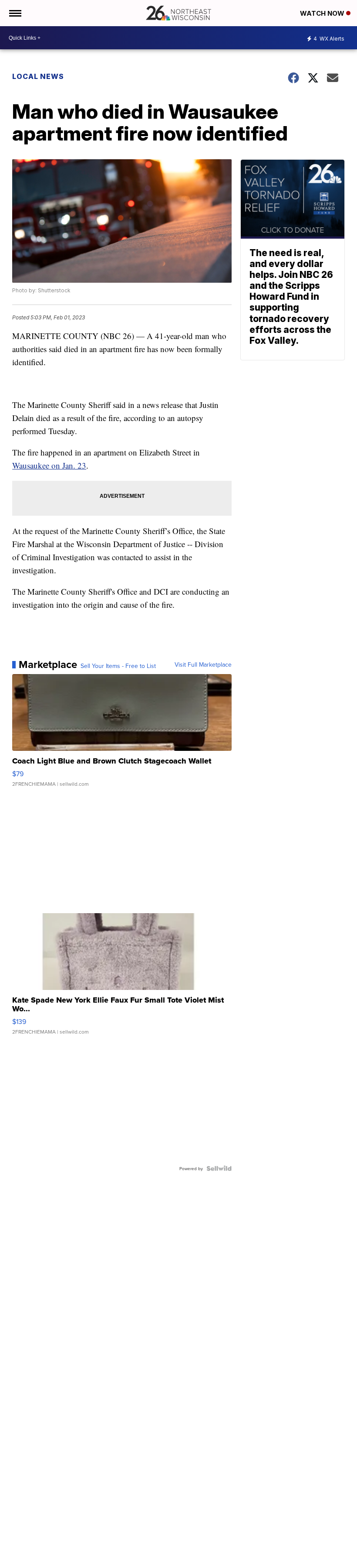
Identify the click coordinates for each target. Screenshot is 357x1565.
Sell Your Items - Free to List (118, 666)
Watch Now (323, 13)
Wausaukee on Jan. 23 (49, 465)
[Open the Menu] (15, 13)
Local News (38, 76)
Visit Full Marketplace (203, 664)
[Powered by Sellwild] (219, 1168)
